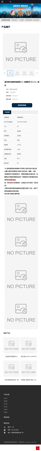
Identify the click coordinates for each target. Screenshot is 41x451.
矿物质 (5, 409)
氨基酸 (5, 401)
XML (35, 442)
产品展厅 (21, 20)
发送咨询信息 (22, 105)
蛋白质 (5, 407)
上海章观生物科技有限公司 (10, 442)
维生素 (5, 404)
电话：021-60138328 (13, 430)
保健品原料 (29, 20)
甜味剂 (5, 398)
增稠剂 (5, 412)
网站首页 (14, 20)
